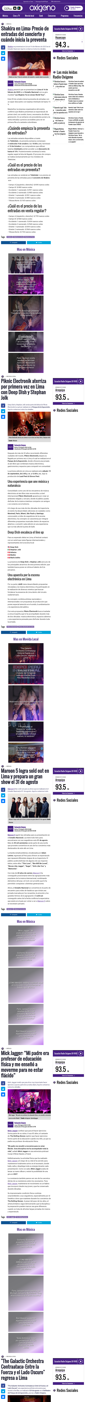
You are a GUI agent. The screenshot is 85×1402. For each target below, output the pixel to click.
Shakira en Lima (18, 237)
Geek (41, 15)
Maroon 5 (11, 789)
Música (5, 15)
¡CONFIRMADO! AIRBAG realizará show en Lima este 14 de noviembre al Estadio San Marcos (26, 342)
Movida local (29, 15)
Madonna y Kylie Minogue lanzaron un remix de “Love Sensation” (25, 702)
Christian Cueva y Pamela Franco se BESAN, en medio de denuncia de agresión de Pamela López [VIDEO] (76, 121)
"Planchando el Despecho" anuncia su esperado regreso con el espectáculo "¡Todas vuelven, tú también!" (26, 731)
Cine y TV (16, 15)
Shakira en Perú (29, 237)
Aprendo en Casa (28, 1)
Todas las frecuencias (67, 51)
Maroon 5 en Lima (20, 909)
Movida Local (11, 376)
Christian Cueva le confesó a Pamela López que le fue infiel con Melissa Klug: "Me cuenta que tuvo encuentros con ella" (76, 85)
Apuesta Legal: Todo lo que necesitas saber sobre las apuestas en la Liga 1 (75, 109)
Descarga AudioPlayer (42, 1)
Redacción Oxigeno (20, 81)
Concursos (52, 15)
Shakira (10, 47)
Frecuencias (78, 15)
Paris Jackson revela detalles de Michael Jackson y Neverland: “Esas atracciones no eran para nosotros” (26, 363)
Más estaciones (55, 1)
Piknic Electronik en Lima (26, 627)
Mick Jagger (13, 1161)
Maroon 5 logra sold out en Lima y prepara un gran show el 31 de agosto (26, 263)
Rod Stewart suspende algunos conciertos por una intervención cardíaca (26, 1035)
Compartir (14, 242)
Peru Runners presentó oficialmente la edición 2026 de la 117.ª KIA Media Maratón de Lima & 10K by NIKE (26, 752)
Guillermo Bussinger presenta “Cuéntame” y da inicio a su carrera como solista (26, 313)
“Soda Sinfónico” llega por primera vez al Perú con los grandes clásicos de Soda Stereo (26, 1343)
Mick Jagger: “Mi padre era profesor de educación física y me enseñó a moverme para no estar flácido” (26, 284)
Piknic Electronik (12, 627)
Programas (65, 15)
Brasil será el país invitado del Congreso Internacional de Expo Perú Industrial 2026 (25, 674)
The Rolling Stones (21, 1217)
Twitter (40, 242)
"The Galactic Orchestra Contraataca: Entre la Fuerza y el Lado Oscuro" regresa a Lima (26, 653)
